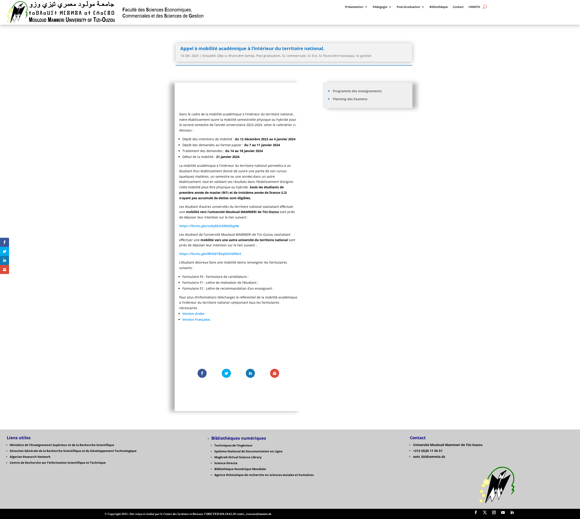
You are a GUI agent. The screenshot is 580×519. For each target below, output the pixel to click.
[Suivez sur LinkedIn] (512, 512)
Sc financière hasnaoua (336, 55)
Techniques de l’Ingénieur (233, 445)
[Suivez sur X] (484, 512)
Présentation (354, 7)
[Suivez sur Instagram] (494, 512)
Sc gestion (364, 55)
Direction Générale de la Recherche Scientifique (45, 451)
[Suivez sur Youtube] (503, 512)
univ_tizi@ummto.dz (429, 456)
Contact (458, 7)
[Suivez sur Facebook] (475, 512)
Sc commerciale (294, 55)
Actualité (209, 55)
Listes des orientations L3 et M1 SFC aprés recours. (363, 134)
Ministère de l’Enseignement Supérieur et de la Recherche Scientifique (62, 445)
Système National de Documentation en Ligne (248, 451)
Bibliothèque (439, 7)
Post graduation (268, 55)
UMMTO (474, 7)
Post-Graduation (408, 7)
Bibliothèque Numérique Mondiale (240, 469)
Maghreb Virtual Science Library (237, 457)
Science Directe (225, 463)
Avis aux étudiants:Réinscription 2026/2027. (358, 127)
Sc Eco (312, 55)
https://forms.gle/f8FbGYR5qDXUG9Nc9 (210, 254)
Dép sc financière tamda (236, 55)
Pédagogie (380, 7)
